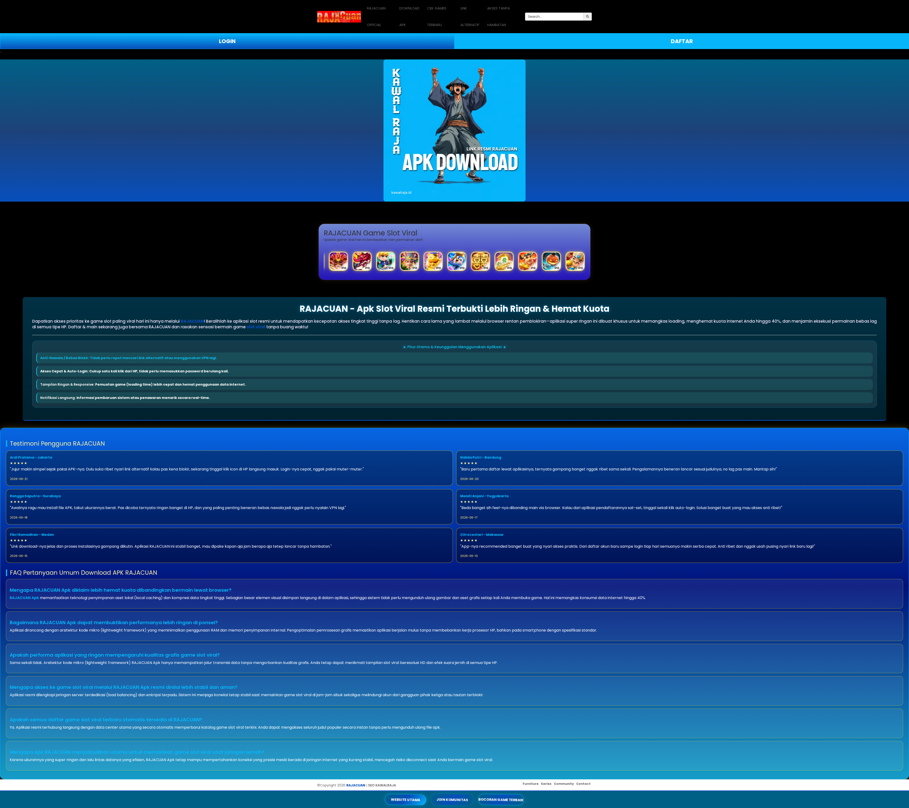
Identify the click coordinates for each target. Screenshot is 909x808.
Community (564, 783)
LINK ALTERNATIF (469, 16)
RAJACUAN (192, 321)
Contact (583, 783)
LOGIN (227, 41)
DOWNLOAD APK (409, 16)
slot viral (256, 327)
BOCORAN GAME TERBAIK (501, 799)
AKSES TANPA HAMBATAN (498, 16)
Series (546, 783)
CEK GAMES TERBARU (436, 16)
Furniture (531, 783)
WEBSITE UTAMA (405, 799)
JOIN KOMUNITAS (452, 799)
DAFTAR (682, 41)
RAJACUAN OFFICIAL (376, 16)
